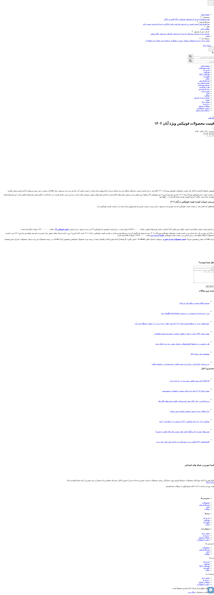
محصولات (206, 503)
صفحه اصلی (205, 15)
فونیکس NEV (180, 19)
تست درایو (147, 24)
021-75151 (210, 482)
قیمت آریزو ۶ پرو (157, 235)
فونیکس (189, 19)
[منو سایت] (211, 2)
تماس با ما (206, 41)
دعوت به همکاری (176, 41)
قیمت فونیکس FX (61, 229)
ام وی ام (195, 19)
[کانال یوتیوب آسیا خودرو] (203, 471)
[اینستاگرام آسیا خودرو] (212, 471)
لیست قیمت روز (192, 24)
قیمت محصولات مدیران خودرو (174, 239)
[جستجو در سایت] (190, 56)
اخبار (202, 29)
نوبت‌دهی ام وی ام (186, 34)
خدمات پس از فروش (202, 34)
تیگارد (166, 19)
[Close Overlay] (212, 53)
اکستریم (171, 19)
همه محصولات (204, 19)
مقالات (207, 29)
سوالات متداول (188, 41)
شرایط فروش (204, 24)
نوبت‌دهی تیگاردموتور (158, 34)
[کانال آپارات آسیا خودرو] (206, 471)
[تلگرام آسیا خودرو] (209, 471)
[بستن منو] (213, 116)
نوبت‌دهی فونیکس (173, 34)
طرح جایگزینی (168, 24)
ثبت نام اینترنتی (157, 24)
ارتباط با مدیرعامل (203, 110)
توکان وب (191, 592)
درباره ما (198, 41)
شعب (207, 36)
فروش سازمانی (180, 24)
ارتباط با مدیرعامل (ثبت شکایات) (158, 41)
